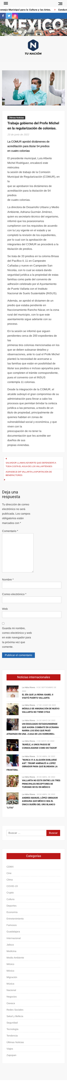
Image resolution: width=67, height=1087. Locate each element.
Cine (9, 873)
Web (5, 608)
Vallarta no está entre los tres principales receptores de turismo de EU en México (41, 784)
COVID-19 (12, 886)
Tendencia (12, 1035)
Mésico (10, 964)
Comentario (10, 531)
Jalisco (10, 944)
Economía (12, 912)
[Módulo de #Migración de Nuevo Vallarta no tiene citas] (13, 708)
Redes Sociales (15, 1009)
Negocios (12, 996)
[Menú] (5, 3)
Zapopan (11, 1055)
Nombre (8, 579)
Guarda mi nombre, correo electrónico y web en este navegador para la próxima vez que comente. (17, 637)
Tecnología (12, 1029)
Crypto (10, 892)
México (10, 970)
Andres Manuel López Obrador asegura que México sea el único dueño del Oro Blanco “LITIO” (32, 802)
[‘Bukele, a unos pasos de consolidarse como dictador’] (13, 744)
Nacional (11, 990)
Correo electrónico (14, 594)
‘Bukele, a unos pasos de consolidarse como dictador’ (39, 746)
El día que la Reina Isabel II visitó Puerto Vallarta (37, 696)
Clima (10, 879)
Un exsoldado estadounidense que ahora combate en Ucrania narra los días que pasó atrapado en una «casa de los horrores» (33, 729)
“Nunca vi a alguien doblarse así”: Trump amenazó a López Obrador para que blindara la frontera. (32, 764)
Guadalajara (13, 931)
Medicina (11, 951)
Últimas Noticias (16, 117)
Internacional (14, 938)
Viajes (10, 1048)
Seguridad (12, 1022)
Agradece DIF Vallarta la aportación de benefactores (29, 473)
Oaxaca (11, 1003)
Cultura (10, 899)
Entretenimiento (15, 918)
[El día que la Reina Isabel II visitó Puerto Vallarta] (13, 691)
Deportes (11, 905)
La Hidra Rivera (28, 687)
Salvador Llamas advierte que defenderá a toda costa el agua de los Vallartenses (31, 464)
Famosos (12, 925)
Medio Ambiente (15, 957)
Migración (12, 977)
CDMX (10, 866)
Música (10, 983)
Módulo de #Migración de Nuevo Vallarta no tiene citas (40, 710)
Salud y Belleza (15, 1016)
